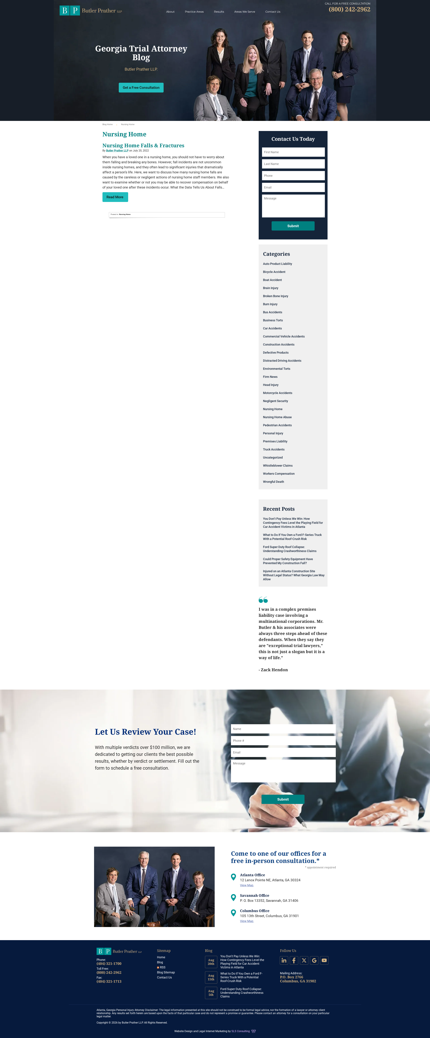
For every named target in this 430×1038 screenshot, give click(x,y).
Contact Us (272, 11)
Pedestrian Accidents (277, 425)
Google (314, 960)
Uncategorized (273, 457)
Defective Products (276, 352)
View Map (247, 885)
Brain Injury (270, 288)
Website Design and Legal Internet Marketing (200, 1031)
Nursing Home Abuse (277, 417)
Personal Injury (273, 433)
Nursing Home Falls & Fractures (143, 145)
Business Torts (273, 320)
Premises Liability (275, 441)
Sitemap (164, 950)
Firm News (270, 377)
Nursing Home (125, 214)
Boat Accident (272, 280)
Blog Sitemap (166, 972)
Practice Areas (194, 11)
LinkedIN (284, 960)
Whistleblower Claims (278, 465)
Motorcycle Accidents (277, 393)
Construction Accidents (278, 344)
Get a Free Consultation (141, 88)
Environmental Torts (276, 368)
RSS (162, 967)
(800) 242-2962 (109, 972)
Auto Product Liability (277, 264)
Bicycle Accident (274, 272)
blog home (107, 124)
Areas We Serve (244, 11)
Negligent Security (275, 401)
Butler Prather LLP (91, 10)
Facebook (294, 960)
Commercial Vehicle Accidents (284, 336)
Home (161, 957)
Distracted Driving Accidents (282, 360)
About (170, 11)
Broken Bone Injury (275, 296)
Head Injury (270, 385)
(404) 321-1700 (109, 963)
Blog (160, 962)
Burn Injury (270, 304)
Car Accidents (272, 328)
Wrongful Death (273, 481)
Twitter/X (304, 960)
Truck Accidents (274, 449)
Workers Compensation (279, 473)
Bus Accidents (272, 312)
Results (219, 11)
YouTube (324, 960)
